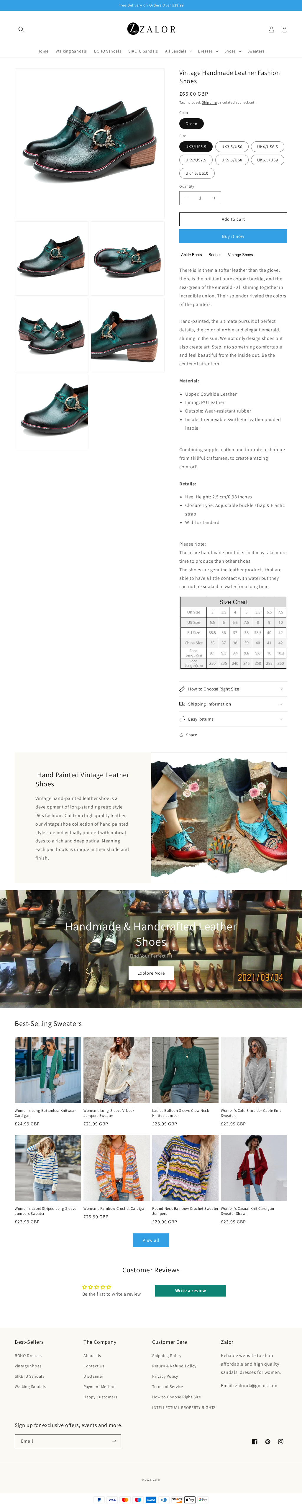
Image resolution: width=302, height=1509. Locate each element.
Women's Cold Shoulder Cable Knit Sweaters (251, 1113)
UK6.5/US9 (267, 160)
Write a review (190, 1290)
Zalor (156, 1480)
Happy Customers (100, 1397)
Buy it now (233, 236)
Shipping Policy (166, 1355)
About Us (92, 1355)
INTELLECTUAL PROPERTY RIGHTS (184, 1407)
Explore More (151, 973)
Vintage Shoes (240, 255)
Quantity (186, 186)
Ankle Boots (191, 255)
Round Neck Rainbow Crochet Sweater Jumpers (185, 1211)
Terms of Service (167, 1386)
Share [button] (191, 734)
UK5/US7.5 (196, 160)
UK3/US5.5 (196, 146)
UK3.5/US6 (231, 146)
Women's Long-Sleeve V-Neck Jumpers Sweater (108, 1113)
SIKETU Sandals (29, 1376)
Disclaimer (93, 1376)
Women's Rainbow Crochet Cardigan (115, 1208)
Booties (215, 255)
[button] (21, 29)
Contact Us (93, 1366)
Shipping (209, 102)
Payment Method (99, 1386)
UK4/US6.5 (267, 146)
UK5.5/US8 (231, 160)
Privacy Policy (165, 1376)
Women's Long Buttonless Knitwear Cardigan (45, 1113)
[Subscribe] (114, 1441)
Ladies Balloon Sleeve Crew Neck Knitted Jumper (180, 1113)
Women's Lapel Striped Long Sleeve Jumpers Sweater (45, 1211)
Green (192, 123)
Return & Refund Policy (174, 1366)
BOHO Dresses (28, 1355)
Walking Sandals (30, 1386)
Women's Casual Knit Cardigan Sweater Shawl (247, 1211)
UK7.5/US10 (197, 173)
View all (151, 1240)
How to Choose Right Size (176, 1397)
